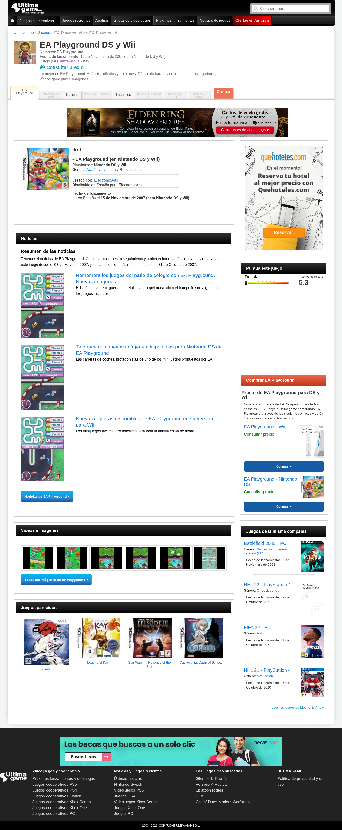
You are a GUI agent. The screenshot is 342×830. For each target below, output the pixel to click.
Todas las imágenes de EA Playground (54, 580)
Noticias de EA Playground (46, 496)
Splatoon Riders (209, 790)
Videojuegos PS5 (129, 790)
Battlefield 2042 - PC (265, 543)
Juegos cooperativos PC (53, 813)
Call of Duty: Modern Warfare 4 (223, 802)
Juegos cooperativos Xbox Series (61, 802)
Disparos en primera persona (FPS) (265, 551)
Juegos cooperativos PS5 (54, 784)
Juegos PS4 (124, 796)
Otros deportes (268, 590)
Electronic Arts (106, 180)
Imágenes (123, 94)
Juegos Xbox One (129, 808)
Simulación (265, 676)
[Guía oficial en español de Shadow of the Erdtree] (177, 122)
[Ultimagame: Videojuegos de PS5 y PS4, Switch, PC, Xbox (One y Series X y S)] (27, 8)
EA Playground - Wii (264, 426)
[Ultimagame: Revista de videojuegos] (12, 20)
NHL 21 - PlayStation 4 (267, 670)
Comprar (223, 91)
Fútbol (261, 633)
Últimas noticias (128, 778)
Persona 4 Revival (212, 784)
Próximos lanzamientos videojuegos (63, 778)
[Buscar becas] (171, 751)
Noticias (72, 94)
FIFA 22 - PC (257, 627)
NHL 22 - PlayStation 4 (267, 584)
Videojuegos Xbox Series (136, 802)
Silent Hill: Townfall (212, 778)
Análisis (102, 20)
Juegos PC (123, 813)
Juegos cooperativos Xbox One (59, 808)
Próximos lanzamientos (175, 20)
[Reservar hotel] (283, 197)
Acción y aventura (101, 170)
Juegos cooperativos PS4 (54, 790)
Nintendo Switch (128, 784)
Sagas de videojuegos (132, 20)
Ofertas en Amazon (252, 20)
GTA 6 (201, 796)
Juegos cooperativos (37, 21)
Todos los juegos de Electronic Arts (295, 707)
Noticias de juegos (215, 20)
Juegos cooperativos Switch (56, 796)
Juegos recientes (76, 20)
